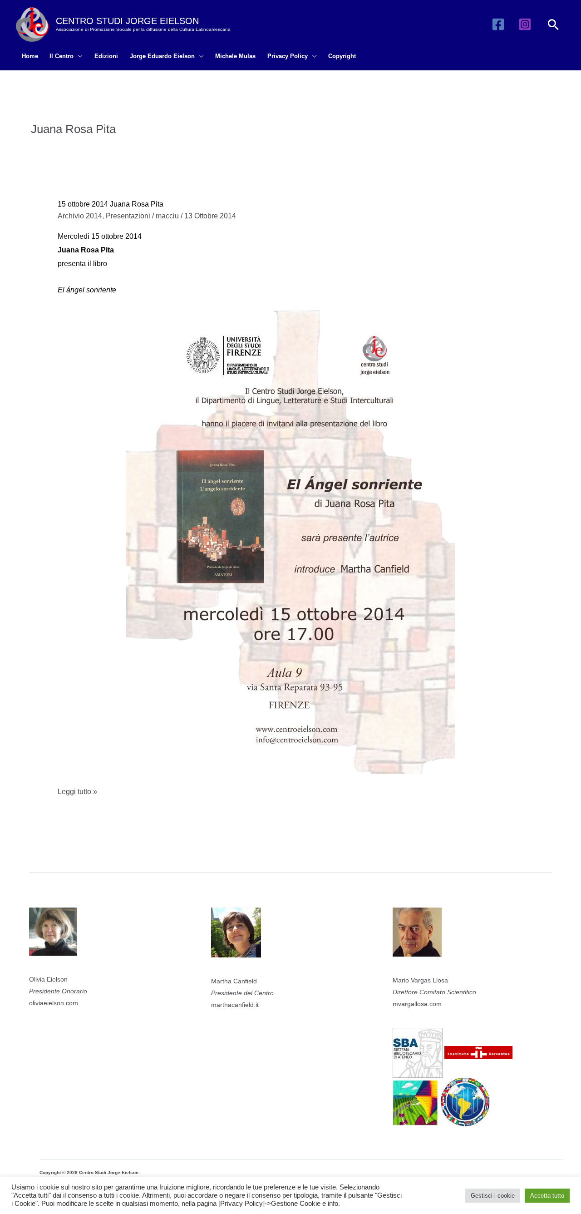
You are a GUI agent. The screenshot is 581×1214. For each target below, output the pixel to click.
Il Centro (61, 56)
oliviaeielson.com (53, 1003)
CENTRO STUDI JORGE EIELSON (127, 21)
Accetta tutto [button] (547, 1195)
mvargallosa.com (417, 1003)
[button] (553, 24)
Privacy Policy (287, 56)
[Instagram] (525, 24)
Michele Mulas (235, 56)
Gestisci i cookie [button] (493, 1195)
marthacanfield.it (235, 1004)
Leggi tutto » (77, 793)
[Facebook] (498, 24)
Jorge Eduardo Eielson (162, 56)
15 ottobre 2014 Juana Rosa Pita (110, 204)
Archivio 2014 (80, 216)
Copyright (342, 56)
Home (30, 56)
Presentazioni (128, 216)
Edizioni (106, 56)
